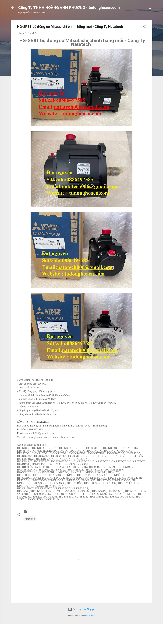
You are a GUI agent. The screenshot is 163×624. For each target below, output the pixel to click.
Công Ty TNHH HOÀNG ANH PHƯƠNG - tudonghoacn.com (69, 7)
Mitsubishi (30, 518)
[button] (144, 27)
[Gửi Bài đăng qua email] (25, 512)
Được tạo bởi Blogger (83, 609)
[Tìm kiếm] (150, 9)
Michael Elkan (89, 616)
